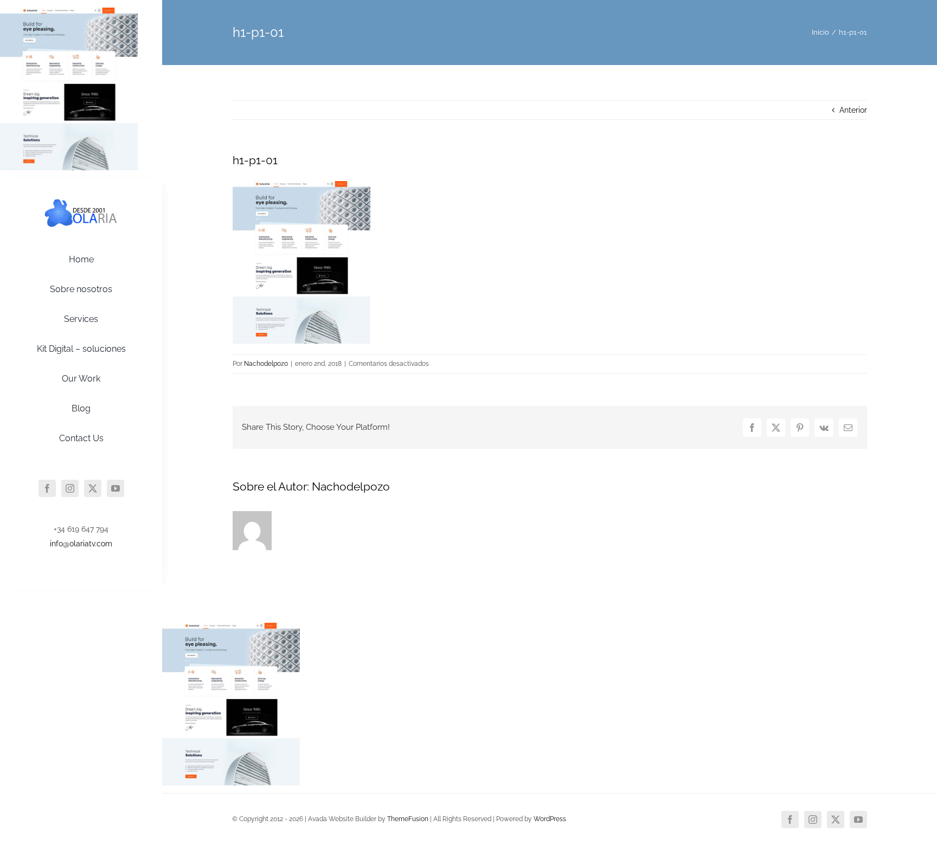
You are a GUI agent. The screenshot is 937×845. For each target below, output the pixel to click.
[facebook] (47, 488)
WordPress (550, 819)
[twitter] (92, 488)
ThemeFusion (407, 819)
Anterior (853, 110)
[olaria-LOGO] (81, 201)
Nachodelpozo (266, 363)
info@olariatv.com (81, 543)
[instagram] (70, 488)
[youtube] (115, 488)
